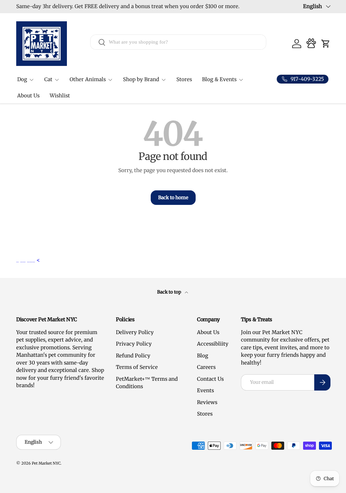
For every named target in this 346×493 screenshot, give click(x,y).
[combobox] (178, 42)
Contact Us (210, 379)
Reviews (207, 402)
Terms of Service (137, 367)
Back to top (169, 292)
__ (23, 260)
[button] (325, 43)
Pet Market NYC (46, 463)
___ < (33, 260)
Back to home (173, 197)
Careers (206, 367)
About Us (28, 95)
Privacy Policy (134, 344)
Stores (184, 79)
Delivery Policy (135, 332)
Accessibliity (212, 344)
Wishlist (60, 95)
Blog (202, 355)
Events (205, 390)
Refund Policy (133, 355)
